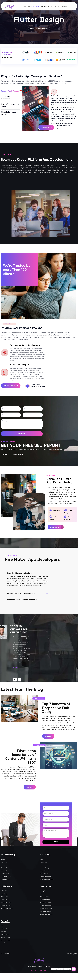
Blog (51, 6)
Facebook (6, 954)
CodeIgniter (43, 891)
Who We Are (4, 931)
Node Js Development (46, 905)
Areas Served (4, 943)
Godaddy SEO (4, 870)
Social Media (43, 862)
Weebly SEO (4, 865)
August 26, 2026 (39, 698)
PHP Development (45, 899)
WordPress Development (46, 914)
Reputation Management (47, 879)
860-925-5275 (38, 386)
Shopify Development (46, 908)
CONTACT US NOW (9, 386)
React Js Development (46, 911)
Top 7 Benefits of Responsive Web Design (56, 708)
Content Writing (44, 868)
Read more (48, 736)
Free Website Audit (6, 940)
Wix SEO (3, 859)
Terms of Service (5, 937)
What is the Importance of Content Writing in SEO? (20, 757)
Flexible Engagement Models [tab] (10, 113)
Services (36, 6)
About (30, 6)
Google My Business (45, 876)
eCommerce (43, 894)
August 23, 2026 (40, 745)
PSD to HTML (4, 891)
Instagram (73, 954)
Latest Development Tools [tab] (10, 105)
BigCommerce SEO (6, 879)
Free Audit (64, 6)
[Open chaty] (74, 969)
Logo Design (4, 894)
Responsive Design (6, 902)
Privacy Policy (5, 934)
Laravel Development (45, 902)
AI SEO (41, 859)
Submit (56, 842)
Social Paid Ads (44, 865)
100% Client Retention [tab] (6, 97)
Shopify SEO (4, 862)
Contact (57, 6)
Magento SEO (4, 868)
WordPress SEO (5, 873)
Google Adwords (44, 870)
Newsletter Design (6, 905)
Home (25, 6)
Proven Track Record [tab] (10, 91)
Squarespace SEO (6, 876)
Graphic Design (5, 899)
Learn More (54, 527)
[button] (15, 679)
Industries (44, 6)
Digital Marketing (44, 873)
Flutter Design (5, 896)
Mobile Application (45, 896)
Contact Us (21, 434)
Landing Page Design (6, 908)
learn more (45, 127)
